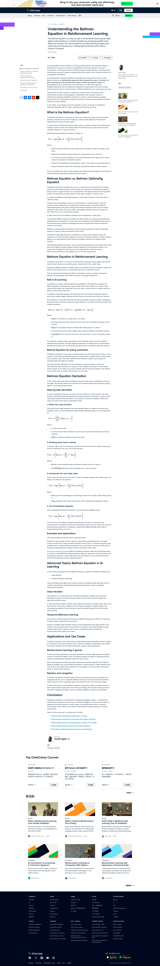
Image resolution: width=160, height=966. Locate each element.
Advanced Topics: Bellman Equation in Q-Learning (28, 83)
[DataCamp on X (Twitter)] (36, 958)
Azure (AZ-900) (118, 938)
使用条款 (69, 963)
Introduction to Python (56, 924)
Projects (52, 911)
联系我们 (31, 917)
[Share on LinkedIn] (25, 97)
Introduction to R (55, 930)
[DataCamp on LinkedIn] (42, 958)
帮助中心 (31, 914)
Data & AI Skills (75, 899)
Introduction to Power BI (57, 933)
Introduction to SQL (55, 927)
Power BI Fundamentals (78, 933)
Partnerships (32, 911)
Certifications (54, 908)
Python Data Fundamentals (79, 930)
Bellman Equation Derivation (29, 80)
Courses (52, 905)
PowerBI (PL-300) (118, 936)
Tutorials (54, 24)
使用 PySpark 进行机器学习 (76, 768)
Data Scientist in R (97, 930)
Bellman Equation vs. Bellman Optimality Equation (29, 72)
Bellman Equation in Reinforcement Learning (27, 76)
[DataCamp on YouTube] (47, 958)
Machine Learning (34, 927)
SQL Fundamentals (76, 927)
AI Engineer (116, 933)
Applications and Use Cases (29, 87)
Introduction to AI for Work (58, 938)
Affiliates (31, 908)
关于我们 (31, 899)
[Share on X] (37, 97)
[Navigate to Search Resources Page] (113, 15)
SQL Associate (117, 927)
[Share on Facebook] (29, 97)
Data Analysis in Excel (57, 936)
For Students (96, 902)
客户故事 (73, 911)
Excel (114, 914)
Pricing (94, 899)
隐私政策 (31, 963)
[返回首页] (33, 10)
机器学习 (62, 24)
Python (115, 899)
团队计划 (73, 905)
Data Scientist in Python (99, 927)
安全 (64, 963)
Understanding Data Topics (79, 940)
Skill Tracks (53, 902)
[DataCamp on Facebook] (30, 958)
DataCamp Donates (98, 917)
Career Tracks (54, 899)
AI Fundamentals (76, 924)
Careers (31, 905)
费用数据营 (95, 908)
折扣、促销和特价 (97, 905)
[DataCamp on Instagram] (53, 958)
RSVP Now (126, 4)
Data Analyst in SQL (98, 924)
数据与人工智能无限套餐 (78, 908)
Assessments (54, 914)
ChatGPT (116, 917)
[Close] (157, 4)
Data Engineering (34, 930)
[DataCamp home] (42, 953)
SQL (114, 905)
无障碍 (58, 963)
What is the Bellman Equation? (29, 68)
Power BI (116, 911)
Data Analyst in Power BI (99, 933)
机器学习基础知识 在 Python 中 (41, 768)
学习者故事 (95, 911)
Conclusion (23, 90)
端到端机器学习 (108, 768)
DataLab (52, 917)
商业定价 (73, 902)
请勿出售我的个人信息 (49, 963)
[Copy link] (21, 97)
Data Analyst (117, 924)
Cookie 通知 (38, 963)
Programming (33, 933)
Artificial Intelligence (119, 908)
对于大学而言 (96, 914)
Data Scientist (117, 930)
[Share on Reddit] (33, 97)
